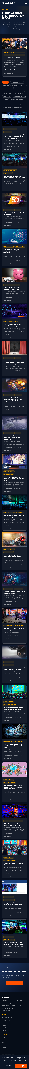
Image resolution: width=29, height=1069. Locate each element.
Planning (5, 99)
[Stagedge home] (8, 3)
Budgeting (6, 85)
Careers (4, 1045)
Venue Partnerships (6, 1027)
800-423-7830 (15, 987)
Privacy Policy (5, 1061)
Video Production (15, 104)
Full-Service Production (7, 1017)
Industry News (7, 96)
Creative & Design (20, 88)
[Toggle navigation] (25, 3)
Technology (16, 102)
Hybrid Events (17, 93)
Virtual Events (18, 107)
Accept (21, 1066)
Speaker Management (17, 99)
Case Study (15, 85)
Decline (8, 1066)
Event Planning (7, 90)
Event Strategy (7, 93)
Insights (3, 1042)
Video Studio (5, 1030)
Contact (4, 1047)
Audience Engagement (17, 82)
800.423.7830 (6, 1010)
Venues (5, 104)
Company (22, 85)
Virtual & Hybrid (7, 107)
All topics (5, 82)
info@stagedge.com (8, 1008)
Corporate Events (8, 88)
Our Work (4, 1040)
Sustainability (6, 102)
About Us (4, 1037)
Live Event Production (20, 96)
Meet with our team (14, 983)
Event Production (19, 90)
